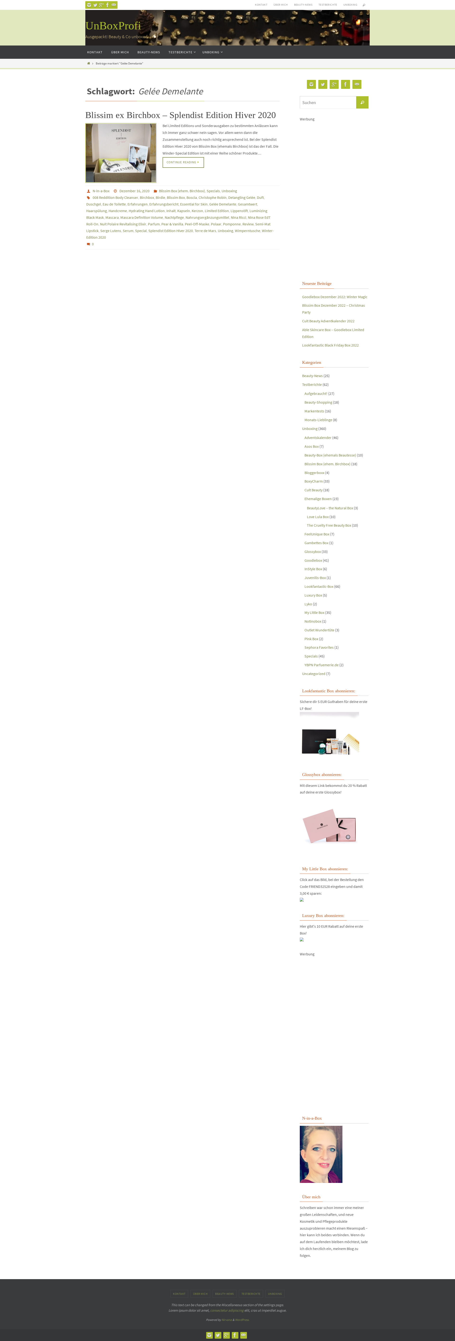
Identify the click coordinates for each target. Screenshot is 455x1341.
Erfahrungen (137, 204)
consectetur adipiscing (227, 1310)
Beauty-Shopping (318, 402)
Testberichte (327, 4)
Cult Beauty (314, 490)
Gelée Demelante (222, 204)
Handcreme (118, 210)
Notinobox (313, 621)
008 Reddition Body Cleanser (115, 197)
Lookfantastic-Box (319, 586)
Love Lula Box (318, 516)
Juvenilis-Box (315, 577)
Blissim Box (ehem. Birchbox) (182, 190)
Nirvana (227, 1320)
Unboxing (350, 4)
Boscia (192, 197)
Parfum (154, 224)
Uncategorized (313, 673)
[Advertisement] (334, 194)
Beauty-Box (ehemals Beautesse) (330, 455)
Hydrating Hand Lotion (147, 210)
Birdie (160, 197)
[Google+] (101, 5)
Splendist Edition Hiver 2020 (170, 230)
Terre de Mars (205, 230)
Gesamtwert (247, 204)
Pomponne (232, 224)
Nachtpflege (174, 217)
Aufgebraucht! (316, 393)
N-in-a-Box (101, 190)
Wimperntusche (247, 230)
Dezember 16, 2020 (134, 190)
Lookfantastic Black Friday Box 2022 (330, 345)
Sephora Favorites (319, 647)
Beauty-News (303, 4)
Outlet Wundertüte (319, 630)
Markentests (314, 411)
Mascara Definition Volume (141, 217)
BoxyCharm (314, 481)
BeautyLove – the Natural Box (330, 508)
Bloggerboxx (314, 472)
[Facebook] (107, 5)
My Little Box (314, 612)
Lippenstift (239, 210)
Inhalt (171, 210)
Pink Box (311, 638)
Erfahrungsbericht (163, 204)
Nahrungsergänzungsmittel (207, 217)
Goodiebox (313, 560)
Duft (260, 197)
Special (141, 230)
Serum (128, 230)
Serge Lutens (110, 230)
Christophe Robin (213, 197)
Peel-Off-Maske (197, 224)
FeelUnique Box (317, 534)
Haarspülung (96, 210)
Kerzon (197, 210)
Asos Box (312, 446)
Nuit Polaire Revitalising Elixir (123, 224)
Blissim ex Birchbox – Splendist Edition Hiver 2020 (180, 115)
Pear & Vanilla (172, 224)
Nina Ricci (238, 217)
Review (248, 224)
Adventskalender (318, 437)
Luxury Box (313, 595)
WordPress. (242, 1320)
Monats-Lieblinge (318, 419)
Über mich (280, 4)
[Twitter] (95, 5)
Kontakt (261, 4)
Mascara (112, 217)
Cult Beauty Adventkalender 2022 (328, 321)
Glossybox (313, 551)
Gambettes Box (316, 542)
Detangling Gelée (241, 197)
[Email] (114, 5)
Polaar (216, 224)
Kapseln (183, 210)
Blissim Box (176, 197)
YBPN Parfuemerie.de (322, 664)
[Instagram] (89, 5)
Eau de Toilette (114, 204)
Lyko (308, 604)
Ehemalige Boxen (318, 498)
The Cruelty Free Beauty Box (329, 525)
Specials (213, 190)
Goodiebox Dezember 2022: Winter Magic (334, 296)
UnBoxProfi (113, 25)
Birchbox (147, 197)
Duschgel (93, 204)
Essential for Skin (194, 204)
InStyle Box (313, 568)
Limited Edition (217, 210)
